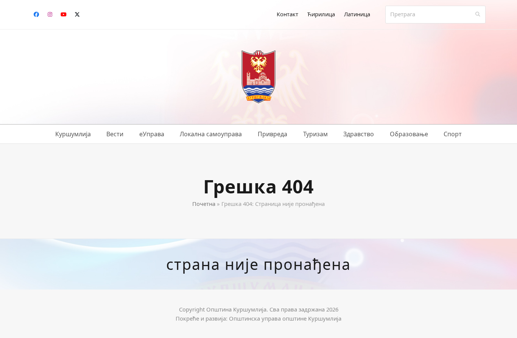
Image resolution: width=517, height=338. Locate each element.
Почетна (203, 203)
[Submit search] (477, 14)
